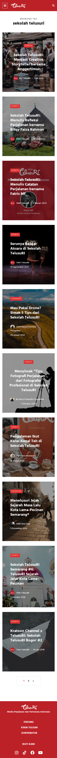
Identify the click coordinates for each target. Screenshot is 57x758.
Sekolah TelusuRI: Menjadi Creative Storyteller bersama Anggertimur (28, 62)
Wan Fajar (26, 524)
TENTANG (28, 722)
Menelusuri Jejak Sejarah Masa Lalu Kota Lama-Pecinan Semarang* (26, 508)
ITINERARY (16, 298)
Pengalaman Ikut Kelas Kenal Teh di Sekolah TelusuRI (26, 441)
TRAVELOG (16, 491)
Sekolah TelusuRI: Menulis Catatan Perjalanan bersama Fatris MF (27, 187)
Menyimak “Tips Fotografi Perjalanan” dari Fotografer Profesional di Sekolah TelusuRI (29, 380)
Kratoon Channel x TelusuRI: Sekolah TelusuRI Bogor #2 (26, 635)
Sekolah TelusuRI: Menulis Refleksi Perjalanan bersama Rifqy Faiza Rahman (27, 123)
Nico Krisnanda (28, 456)
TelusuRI (26, 78)
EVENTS (28, 45)
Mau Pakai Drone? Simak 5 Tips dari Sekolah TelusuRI (25, 313)
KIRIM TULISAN (29, 728)
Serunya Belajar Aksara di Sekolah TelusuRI (25, 248)
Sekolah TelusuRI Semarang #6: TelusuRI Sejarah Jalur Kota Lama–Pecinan (24, 574)
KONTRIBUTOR (29, 733)
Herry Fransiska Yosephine (31, 399)
